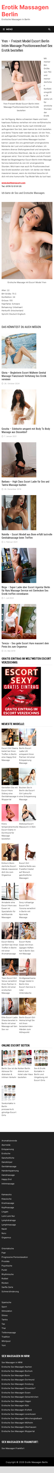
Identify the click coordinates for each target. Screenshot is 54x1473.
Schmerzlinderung (10, 1291)
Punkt (4, 1270)
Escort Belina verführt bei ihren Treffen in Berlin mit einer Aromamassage (10, 947)
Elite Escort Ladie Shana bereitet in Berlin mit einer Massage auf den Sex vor (10, 1023)
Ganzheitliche (8, 1158)
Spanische (6, 1302)
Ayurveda (6, 1145)
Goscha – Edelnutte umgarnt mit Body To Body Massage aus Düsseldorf (26, 430)
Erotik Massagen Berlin (25, 11)
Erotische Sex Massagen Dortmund (18, 1379)
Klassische (7, 1199)
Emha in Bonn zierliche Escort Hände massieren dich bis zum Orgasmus (10, 869)
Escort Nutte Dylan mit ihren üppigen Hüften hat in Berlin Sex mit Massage (26, 947)
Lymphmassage (9, 1224)
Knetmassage (8, 1203)
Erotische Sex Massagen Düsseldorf (18, 1388)
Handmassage (8, 1175)
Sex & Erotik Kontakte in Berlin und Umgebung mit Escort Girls (41, 1074)
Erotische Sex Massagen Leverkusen (19, 1414)
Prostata (5, 1261)
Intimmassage (8, 1183)
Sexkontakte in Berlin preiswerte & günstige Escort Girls (9, 1109)
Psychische (7, 1265)
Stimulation (7, 1311)
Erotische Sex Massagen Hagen (16, 1401)
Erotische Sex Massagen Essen (16, 1392)
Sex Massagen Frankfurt (13, 1448)
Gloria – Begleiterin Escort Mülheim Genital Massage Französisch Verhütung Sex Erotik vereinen (24, 376)
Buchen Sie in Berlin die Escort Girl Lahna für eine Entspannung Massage (27, 793)
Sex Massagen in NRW (12, 1362)
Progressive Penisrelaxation (15, 1257)
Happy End (7, 1179)
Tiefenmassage (9, 1332)
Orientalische (8, 1248)
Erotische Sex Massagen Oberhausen (19, 1427)
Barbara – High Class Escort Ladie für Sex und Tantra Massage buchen (25, 483)
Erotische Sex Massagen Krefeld (17, 1410)
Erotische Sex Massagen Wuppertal (18, 1431)
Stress (5, 1315)
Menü (9, 29)
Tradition (6, 1336)
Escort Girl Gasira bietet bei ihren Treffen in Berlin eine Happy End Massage (10, 754)
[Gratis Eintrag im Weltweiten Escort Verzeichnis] (21, 691)
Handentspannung (10, 1170)
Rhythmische (8, 1274)
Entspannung (8, 1149)
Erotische (6, 1153)
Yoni (4, 1345)
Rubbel (5, 1278)
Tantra (4, 1319)
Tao (3, 1324)
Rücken (5, 1283)
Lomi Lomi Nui (8, 1216)
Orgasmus (6, 1237)
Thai (4, 1328)
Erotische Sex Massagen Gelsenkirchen (20, 1397)
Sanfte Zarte (7, 1287)
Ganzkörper (7, 1162)
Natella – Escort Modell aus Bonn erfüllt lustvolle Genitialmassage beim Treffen (27, 536)
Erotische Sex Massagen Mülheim (17, 1422)
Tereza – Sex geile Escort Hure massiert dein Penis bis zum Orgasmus (25, 645)
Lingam (5, 1211)
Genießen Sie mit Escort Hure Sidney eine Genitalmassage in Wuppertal (10, 793)
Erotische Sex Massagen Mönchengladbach (22, 1418)
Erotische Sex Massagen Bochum (17, 1371)
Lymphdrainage (9, 1220)
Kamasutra (6, 1194)
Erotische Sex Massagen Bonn (16, 1375)
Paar (4, 1252)
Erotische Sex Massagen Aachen (17, 1367)
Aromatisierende (9, 1140)
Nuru (4, 1233)
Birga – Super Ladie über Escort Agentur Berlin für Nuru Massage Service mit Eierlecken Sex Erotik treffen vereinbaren (26, 590)
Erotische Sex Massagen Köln (15, 1405)
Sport (4, 1306)
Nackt (4, 1229)
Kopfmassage (8, 1207)
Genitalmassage (9, 1166)
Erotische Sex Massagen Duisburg (17, 1384)
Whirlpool (6, 1341)
